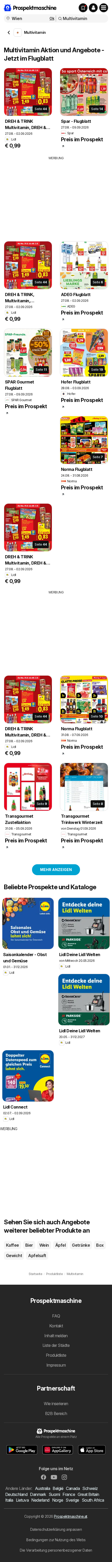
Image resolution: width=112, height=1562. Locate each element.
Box (99, 1245)
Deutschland (16, 1494)
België (58, 1488)
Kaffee (12, 1245)
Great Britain (88, 1494)
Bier (29, 1245)
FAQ (56, 1315)
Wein (44, 1245)
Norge (57, 1500)
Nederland (40, 1500)
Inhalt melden (55, 1335)
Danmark (38, 1494)
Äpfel (60, 1245)
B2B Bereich (56, 1413)
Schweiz (90, 1488)
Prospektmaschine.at (70, 1516)
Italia (9, 1500)
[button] (93, 7)
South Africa (93, 1500)
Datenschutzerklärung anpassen (56, 1529)
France (69, 1494)
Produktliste (56, 1355)
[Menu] (103, 7)
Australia (42, 1488)
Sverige (72, 1500)
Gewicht (14, 1255)
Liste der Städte (56, 1345)
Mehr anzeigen (56, 869)
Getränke (81, 1245)
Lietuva (22, 1500)
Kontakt (56, 1325)
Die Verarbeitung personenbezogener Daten (56, 1550)
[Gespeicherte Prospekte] (83, 7)
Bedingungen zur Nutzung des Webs (56, 1540)
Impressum (56, 1365)
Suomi (54, 1494)
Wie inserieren (56, 1403)
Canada (73, 1488)
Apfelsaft (37, 1255)
